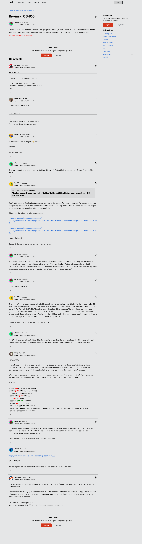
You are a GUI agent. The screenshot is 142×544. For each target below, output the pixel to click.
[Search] (111, 2)
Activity (105, 39)
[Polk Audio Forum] (11, 2)
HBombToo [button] (17, 134)
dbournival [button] (17, 22)
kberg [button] (16, 353)
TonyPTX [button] (17, 183)
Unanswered (118, 54)
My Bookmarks (118, 42)
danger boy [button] (17, 477)
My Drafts (118, 48)
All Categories (107, 34)
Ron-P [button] (16, 98)
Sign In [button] (46, 55)
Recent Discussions (109, 36)
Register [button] (59, 55)
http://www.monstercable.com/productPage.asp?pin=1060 (32, 456)
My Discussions (108, 45)
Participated (107, 51)
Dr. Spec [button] (17, 65)
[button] (95, 16)
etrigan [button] (16, 448)
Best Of (105, 57)
